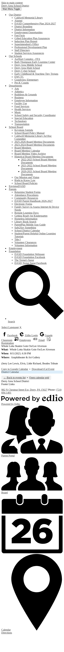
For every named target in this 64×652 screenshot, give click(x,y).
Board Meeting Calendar (27, 150)
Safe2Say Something (25, 227)
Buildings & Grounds (25, 94)
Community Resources (26, 198)
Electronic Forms (23, 204)
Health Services (22, 109)
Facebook (12, 335)
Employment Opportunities (28, 32)
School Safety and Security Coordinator (35, 115)
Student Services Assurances (29, 53)
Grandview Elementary (26, 79)
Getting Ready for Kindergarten (30, 215)
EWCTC (19, 76)
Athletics (19, 91)
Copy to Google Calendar (14, 369)
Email (41, 340)
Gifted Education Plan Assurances (32, 38)
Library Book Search (25, 221)
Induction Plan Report (25, 41)
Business (19, 97)
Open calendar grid (39, 377)
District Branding (23, 26)
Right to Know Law (24, 180)
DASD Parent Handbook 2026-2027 (33, 201)
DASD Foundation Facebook (29, 257)
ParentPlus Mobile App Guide (30, 224)
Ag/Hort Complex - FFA (27, 59)
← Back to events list (14, 377)
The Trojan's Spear (24, 260)
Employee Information (26, 100)
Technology (20, 121)
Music (17, 112)
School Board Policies (25, 183)
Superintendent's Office (26, 44)
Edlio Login (31, 335)
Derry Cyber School (24, 70)
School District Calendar (27, 230)
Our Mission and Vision (26, 177)
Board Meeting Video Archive (30, 153)
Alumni (18, 20)
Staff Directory (22, 50)
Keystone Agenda (23, 130)
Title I (17, 239)
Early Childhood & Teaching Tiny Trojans (36, 73)
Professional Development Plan (30, 47)
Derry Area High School (27, 68)
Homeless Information (25, 218)
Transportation (21, 124)
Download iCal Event (43, 369)
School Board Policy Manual (29, 133)
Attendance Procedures (26, 195)
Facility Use (20, 103)
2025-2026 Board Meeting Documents (34, 141)
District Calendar (10, 372)
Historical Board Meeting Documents (33, 156)
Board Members (22, 147)
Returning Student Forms (27, 192)
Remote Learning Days (26, 212)
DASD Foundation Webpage (29, 254)
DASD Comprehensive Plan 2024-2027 (35, 23)
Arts (16, 88)
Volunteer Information (25, 245)
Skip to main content (12, 2)
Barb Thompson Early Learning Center (34, 62)
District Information (24, 29)
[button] (15, 14)
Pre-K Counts (21, 82)
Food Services (21, 106)
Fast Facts (19, 35)
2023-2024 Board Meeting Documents (34, 144)
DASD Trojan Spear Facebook (30, 263)
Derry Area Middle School (28, 65)
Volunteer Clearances (25, 242)
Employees (25, 340)
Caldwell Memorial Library (28, 17)
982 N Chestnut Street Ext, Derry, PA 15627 (24, 389)
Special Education (23, 118)
